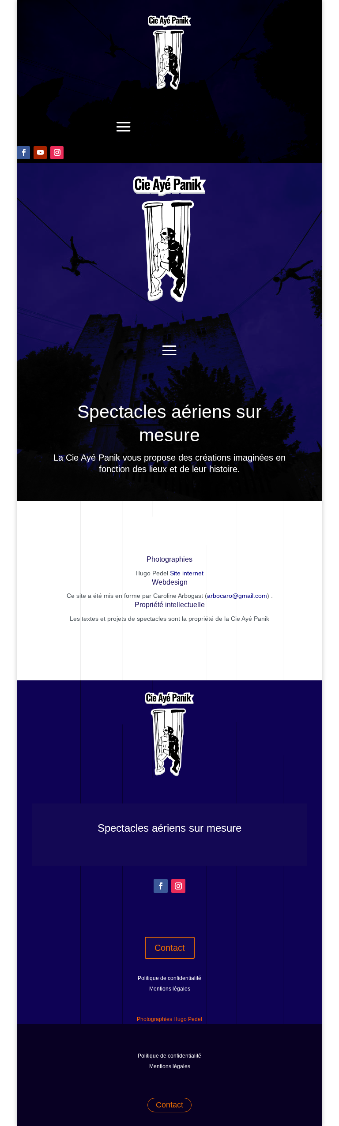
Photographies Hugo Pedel (169, 1019)
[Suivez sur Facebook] (23, 152)
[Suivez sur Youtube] (40, 152)
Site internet (186, 573)
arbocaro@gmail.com (237, 595)
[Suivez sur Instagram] (57, 152)
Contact (169, 948)
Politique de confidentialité (169, 978)
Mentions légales (169, 989)
